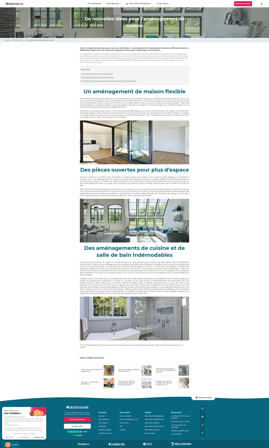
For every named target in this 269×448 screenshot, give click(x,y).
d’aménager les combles (111, 58)
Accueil (7, 40)
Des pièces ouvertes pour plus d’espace (97, 77)
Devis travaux (150, 433)
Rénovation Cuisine (152, 430)
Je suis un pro (77, 426)
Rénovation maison (17, 40)
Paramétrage (24, 437)
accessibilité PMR (124, 60)
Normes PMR (176, 434)
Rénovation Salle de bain (154, 426)
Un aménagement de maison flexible (97, 74)
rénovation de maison (133, 56)
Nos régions (103, 423)
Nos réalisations (94, 4)
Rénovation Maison (152, 423)
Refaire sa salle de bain (180, 431)
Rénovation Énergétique (139, 4)
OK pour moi (39, 437)
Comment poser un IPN (180, 422)
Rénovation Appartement (154, 419)
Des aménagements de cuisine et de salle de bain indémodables (108, 81)
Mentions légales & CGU (129, 419)
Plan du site (124, 423)
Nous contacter (125, 416)
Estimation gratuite (243, 4)
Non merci (9, 437)
